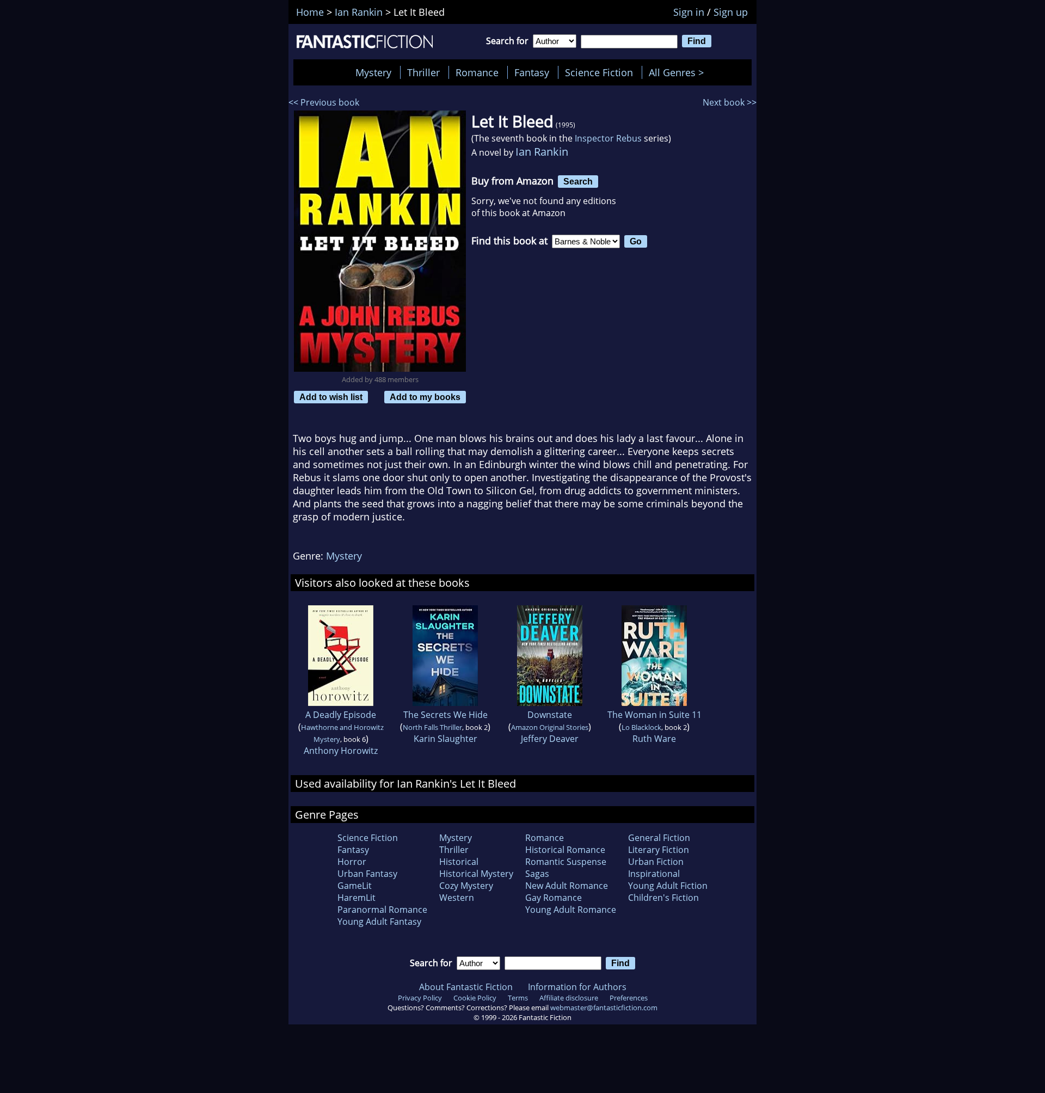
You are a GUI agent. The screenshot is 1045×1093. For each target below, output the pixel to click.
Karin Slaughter (445, 739)
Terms (518, 998)
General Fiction (659, 838)
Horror (351, 862)
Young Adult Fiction (668, 886)
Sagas (537, 874)
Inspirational (654, 874)
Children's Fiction (663, 898)
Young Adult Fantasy (379, 922)
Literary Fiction (658, 850)
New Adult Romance (566, 886)
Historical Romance (565, 850)
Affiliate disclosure (568, 998)
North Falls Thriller (432, 727)
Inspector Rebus (608, 138)
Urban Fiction (656, 862)
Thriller (423, 72)
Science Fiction (599, 72)
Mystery (373, 72)
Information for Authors (577, 987)
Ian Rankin (541, 151)
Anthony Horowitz (341, 751)
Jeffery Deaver (550, 739)
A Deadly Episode (340, 715)
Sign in (688, 12)
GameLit (354, 886)
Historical (458, 862)
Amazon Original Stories (549, 727)
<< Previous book (323, 102)
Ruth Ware (654, 739)
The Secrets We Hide (445, 715)
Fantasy (531, 72)
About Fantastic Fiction (466, 987)
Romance (477, 72)
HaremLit (356, 898)
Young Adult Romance (570, 910)
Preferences (629, 998)
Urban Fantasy (367, 874)
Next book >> (730, 102)
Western (456, 898)
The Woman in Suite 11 (654, 715)
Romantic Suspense (565, 862)
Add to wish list (330, 397)
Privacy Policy (420, 998)
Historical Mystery (476, 874)
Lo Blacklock (641, 727)
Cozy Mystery (466, 886)
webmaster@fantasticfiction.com (603, 1007)
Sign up (731, 12)
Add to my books (425, 397)
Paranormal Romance (382, 910)
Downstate (549, 715)
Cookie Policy (474, 998)
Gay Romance (553, 898)
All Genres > (679, 72)
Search (578, 181)
